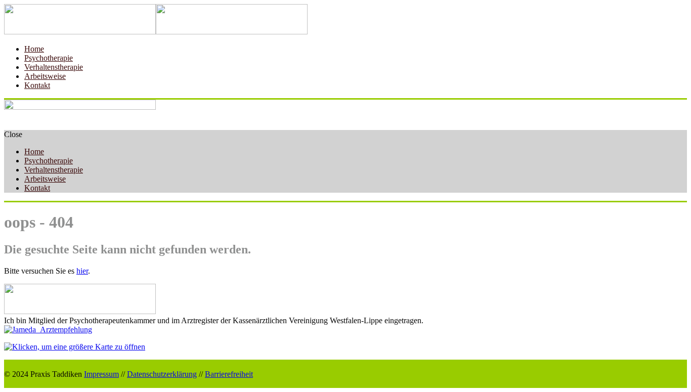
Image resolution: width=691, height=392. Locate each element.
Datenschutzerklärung (162, 374)
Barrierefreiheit (229, 374)
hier (82, 271)
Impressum (101, 374)
